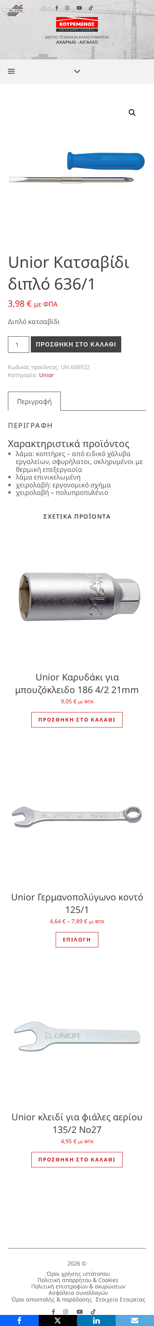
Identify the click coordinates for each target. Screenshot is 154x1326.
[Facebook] (19, 1320)
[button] (132, 113)
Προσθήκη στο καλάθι (76, 344)
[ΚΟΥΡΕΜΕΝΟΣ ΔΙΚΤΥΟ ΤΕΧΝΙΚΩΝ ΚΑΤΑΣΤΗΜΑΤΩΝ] (77, 29)
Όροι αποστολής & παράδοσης (51, 1299)
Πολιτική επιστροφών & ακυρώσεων (78, 1286)
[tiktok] (93, 1311)
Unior (46, 375)
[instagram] (66, 1311)
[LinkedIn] (96, 1320)
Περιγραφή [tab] (34, 401)
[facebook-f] (54, 1311)
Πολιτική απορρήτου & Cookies (78, 1280)
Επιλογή (77, 939)
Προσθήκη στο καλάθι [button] (77, 719)
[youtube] (81, 1311)
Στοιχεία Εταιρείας (120, 1299)
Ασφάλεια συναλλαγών (78, 1292)
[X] (58, 1320)
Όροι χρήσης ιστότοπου (78, 1273)
